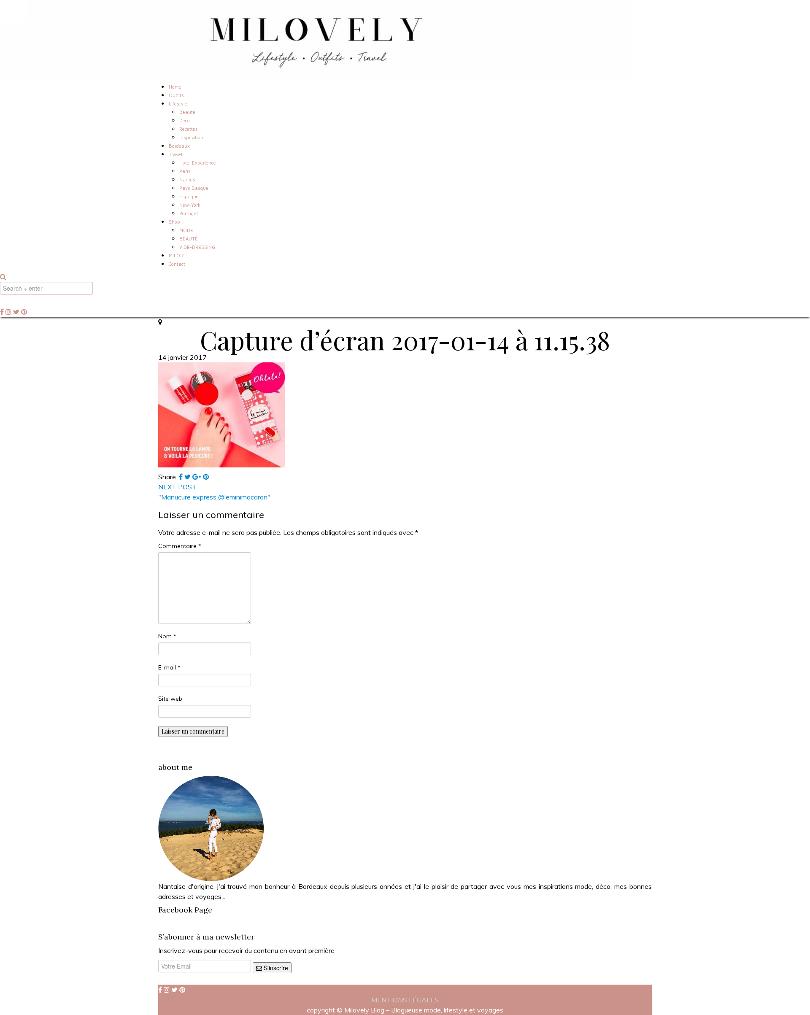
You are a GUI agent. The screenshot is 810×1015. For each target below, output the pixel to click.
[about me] (211, 827)
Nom (167, 636)
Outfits (176, 95)
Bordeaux (179, 145)
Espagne (189, 196)
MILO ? (176, 255)
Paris (185, 171)
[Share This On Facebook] (181, 476)
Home (175, 86)
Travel (175, 154)
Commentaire (179, 546)
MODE (186, 230)
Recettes (188, 129)
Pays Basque (193, 188)
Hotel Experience (197, 162)
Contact (177, 264)
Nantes (187, 179)
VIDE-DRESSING (197, 247)
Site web (170, 698)
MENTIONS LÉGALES (405, 1000)
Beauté (187, 112)
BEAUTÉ (188, 238)
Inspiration (191, 137)
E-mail (169, 667)
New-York (189, 205)
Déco (184, 120)
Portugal (188, 213)
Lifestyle (178, 103)
